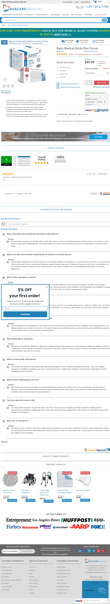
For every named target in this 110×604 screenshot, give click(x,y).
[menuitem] (13, 14)
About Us (32, 570)
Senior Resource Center (64, 570)
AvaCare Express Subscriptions (11, 580)
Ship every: (91, 102)
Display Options (10, 194)
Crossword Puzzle (62, 590)
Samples (32, 577)
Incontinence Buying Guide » (69, 84)
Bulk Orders (5, 583)
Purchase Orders (7, 586)
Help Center (85, 2)
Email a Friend (84, 114)
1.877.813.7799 (97, 7)
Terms (31, 590)
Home (3, 25)
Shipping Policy (34, 580)
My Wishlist (5, 577)
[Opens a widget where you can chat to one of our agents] (95, 591)
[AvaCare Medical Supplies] (22, 8)
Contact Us (32, 567)
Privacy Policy (33, 586)
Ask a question (97, 54)
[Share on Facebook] (4, 86)
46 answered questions (83, 54)
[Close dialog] (47, 287)
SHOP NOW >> (62, 34)
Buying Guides (61, 567)
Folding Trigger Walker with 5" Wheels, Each (45, 492)
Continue (25, 314)
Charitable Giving (62, 593)
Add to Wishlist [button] (63, 114)
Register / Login (6, 567)
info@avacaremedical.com (96, 572)
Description (6, 91)
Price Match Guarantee (63, 573)
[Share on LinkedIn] (12, 86)
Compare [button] (73, 114)
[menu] (55, 14)
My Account (68, 2)
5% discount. (89, 104)
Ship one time (92, 99)
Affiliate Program (62, 583)
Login (77, 2)
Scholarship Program (63, 586)
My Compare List (7, 573)
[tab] (7, 91)
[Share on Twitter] (8, 86)
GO (104, 20)
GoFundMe (60, 580)
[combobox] (54, 20)
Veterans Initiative (62, 577)
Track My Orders (7, 570)
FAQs (30, 573)
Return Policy (33, 583)
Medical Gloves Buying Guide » (70, 87)
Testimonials (5, 590)
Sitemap (31, 593)
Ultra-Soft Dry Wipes (83, 490)
